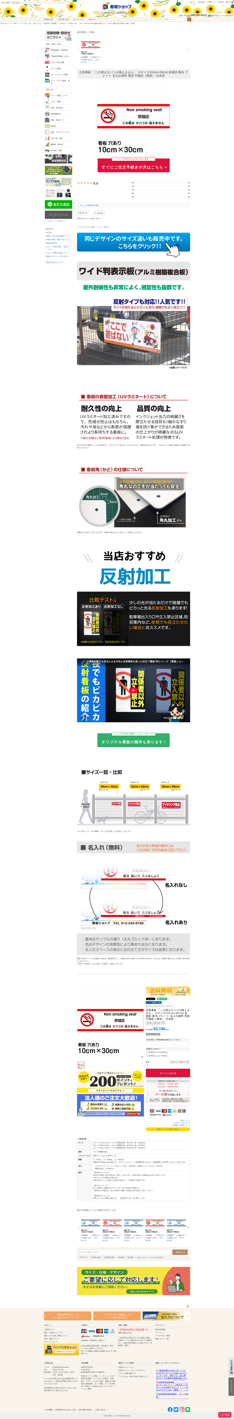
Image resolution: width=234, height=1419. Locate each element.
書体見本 (50, 229)
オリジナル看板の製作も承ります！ (134, 738)
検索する (180, 1252)
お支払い (84, 1325)
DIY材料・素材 (56, 150)
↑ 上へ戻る (224, 1415)
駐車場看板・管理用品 (59, 50)
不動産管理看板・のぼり (60, 56)
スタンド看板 (56, 102)
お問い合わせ (101, 1410)
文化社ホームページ (125, 1367)
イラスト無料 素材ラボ (127, 1373)
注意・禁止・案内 (30, 23)
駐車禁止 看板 (96, 1257)
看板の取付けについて (55, 262)
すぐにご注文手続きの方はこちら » (134, 163)
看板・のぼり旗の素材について (59, 236)
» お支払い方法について (181, 1123)
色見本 (49, 232)
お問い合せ (65, 19)
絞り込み (100, 213)
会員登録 (202, 2)
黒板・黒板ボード (57, 120)
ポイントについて (51, 1342)
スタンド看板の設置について (58, 253)
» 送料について (184, 1120)
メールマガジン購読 (162, 1336)
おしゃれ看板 (56, 68)
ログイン (193, 2)
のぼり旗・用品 (57, 138)
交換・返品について (51, 1339)
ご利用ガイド (211, 2)
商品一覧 (49, 19)
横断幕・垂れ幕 (57, 144)
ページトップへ (188, 1306)
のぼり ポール (141, 1257)
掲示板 (53, 126)
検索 (189, 19)
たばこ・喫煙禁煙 (43, 23)
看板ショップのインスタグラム (167, 1363)
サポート (47, 1325)
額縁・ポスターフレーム (60, 132)
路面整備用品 (56, 114)
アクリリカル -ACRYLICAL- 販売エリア (133, 1376)
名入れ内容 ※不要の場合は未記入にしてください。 (163, 1040)
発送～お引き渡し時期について (56, 1336)
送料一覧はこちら (125, 1333)
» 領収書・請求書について (180, 1125)
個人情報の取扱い (86, 1410)
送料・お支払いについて (53, 1333)
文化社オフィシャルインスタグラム (131, 1370)
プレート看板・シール (15, 23)
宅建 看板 (121, 1257)
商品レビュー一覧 (162, 1339)
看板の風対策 (52, 243)
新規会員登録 (160, 1329)
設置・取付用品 (57, 108)
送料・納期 (122, 1325)
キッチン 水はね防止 (156, 1257)
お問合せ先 (48, 1363)
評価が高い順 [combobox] (82, 213)
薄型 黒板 (130, 1257)
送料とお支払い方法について (99, 1351)
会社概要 (84, 1363)
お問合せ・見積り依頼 (225, 2)
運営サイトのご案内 (126, 1363)
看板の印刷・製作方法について (59, 240)
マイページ (79, 19)
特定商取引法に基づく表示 (66, 1410)
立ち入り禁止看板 (57, 62)
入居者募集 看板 (109, 1257)
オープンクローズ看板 (59, 75)
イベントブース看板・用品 (60, 82)
